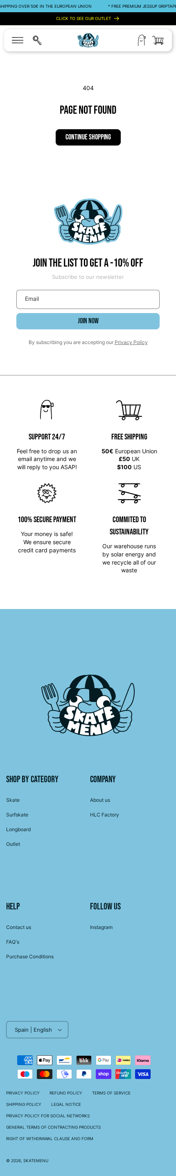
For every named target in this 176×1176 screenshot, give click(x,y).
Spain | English (33, 1029)
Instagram (101, 927)
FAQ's (12, 942)
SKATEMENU (35, 1160)
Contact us (18, 927)
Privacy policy (23, 1092)
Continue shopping (88, 137)
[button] (17, 40)
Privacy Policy (131, 342)
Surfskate (17, 815)
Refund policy (66, 1092)
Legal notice (66, 1104)
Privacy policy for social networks (48, 1115)
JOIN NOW (88, 321)
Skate (13, 800)
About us (100, 800)
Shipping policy (23, 1104)
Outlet (13, 844)
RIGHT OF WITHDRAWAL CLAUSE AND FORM (49, 1138)
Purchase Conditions (30, 956)
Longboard (18, 829)
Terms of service (111, 1092)
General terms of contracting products (53, 1127)
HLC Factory (104, 815)
